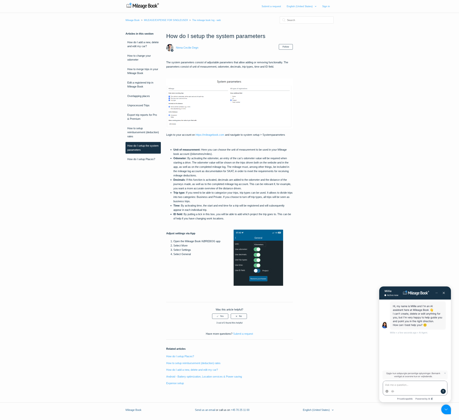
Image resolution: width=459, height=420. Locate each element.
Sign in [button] (326, 6)
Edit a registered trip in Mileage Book (140, 84)
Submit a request (271, 6)
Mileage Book (133, 20)
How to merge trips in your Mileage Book (142, 71)
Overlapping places (138, 96)
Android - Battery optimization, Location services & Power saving (204, 376)
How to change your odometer (139, 57)
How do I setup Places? (141, 159)
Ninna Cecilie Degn (187, 47)
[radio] (220, 316)
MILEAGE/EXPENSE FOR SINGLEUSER (166, 20)
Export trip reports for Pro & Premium (142, 116)
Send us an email (205, 409)
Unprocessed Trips (138, 105)
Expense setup (175, 383)
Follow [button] (286, 47)
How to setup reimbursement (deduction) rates (143, 132)
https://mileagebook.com (210, 134)
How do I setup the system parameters (143, 147)
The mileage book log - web (206, 20)
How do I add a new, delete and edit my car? (143, 44)
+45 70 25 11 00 (240, 409)
